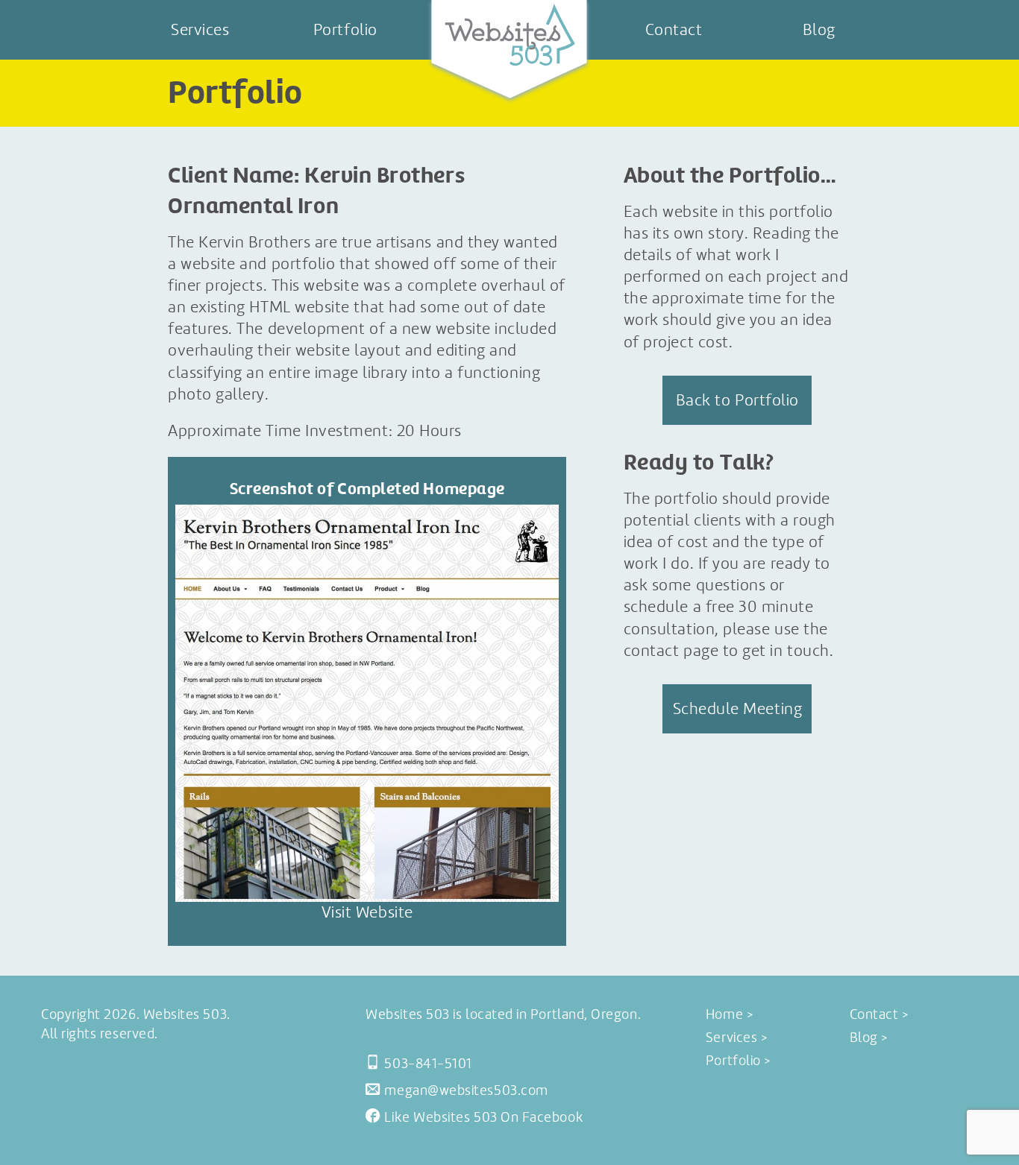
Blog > (869, 1037)
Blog (819, 29)
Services (200, 29)
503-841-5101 (427, 1063)
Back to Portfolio (737, 400)
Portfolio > (738, 1060)
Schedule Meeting (738, 708)
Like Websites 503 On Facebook (483, 1117)
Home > (729, 1014)
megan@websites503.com (466, 1090)
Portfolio (345, 29)
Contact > (879, 1014)
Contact (674, 29)
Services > (736, 1037)
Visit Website (367, 912)
